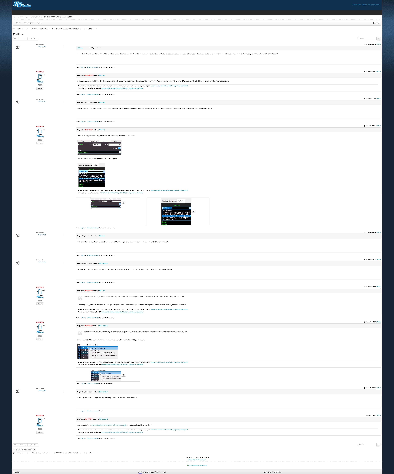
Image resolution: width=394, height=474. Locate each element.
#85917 (390, 415)
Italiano (376, 4)
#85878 (390, 44)
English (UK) (368, 4)
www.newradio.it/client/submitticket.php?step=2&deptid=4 (161, 86)
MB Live (72, 48)
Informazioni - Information (21, 17)
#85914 (390, 322)
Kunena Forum (201, 460)
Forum (10, 17)
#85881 (390, 126)
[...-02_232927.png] (92, 147)
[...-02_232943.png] (83, 174)
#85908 (390, 232)
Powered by (192, 460)
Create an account (85, 67)
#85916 (390, 388)
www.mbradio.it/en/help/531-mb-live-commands (101, 425)
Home (3, 17)
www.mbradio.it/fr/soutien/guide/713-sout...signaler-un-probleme (114, 88)
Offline (30, 85)
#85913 (390, 286)
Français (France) (386, 4)
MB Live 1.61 (95, 263)
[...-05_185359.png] (90, 351)
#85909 (390, 259)
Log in (75, 67)
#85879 (390, 71)
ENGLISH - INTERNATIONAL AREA (43, 17)
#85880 (390, 98)
